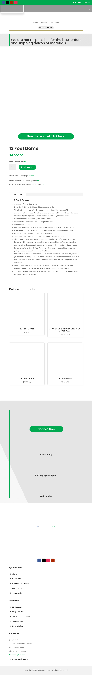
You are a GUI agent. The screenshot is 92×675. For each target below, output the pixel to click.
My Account (17, 607)
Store (14, 574)
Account (78, 2)
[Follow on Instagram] (16, 2)
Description (17, 194)
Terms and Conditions (21, 616)
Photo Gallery (18, 588)
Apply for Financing (20, 659)
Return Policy (17, 626)
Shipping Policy (18, 621)
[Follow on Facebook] (3, 2)
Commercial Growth (20, 583)
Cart (88, 2)
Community (17, 593)
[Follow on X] (7, 2)
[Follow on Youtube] (11, 2)
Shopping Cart (18, 612)
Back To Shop (45, 27)
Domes (43, 23)
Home (35, 23)
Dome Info (16, 579)
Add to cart (27, 167)
